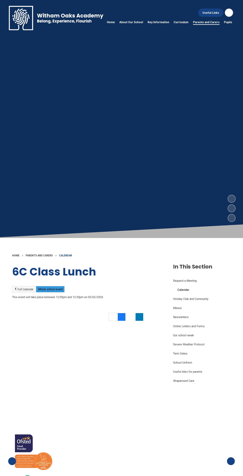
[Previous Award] (12, 461)
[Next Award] (231, 461)
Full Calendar (25, 289)
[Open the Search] (229, 13)
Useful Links (210, 12)
